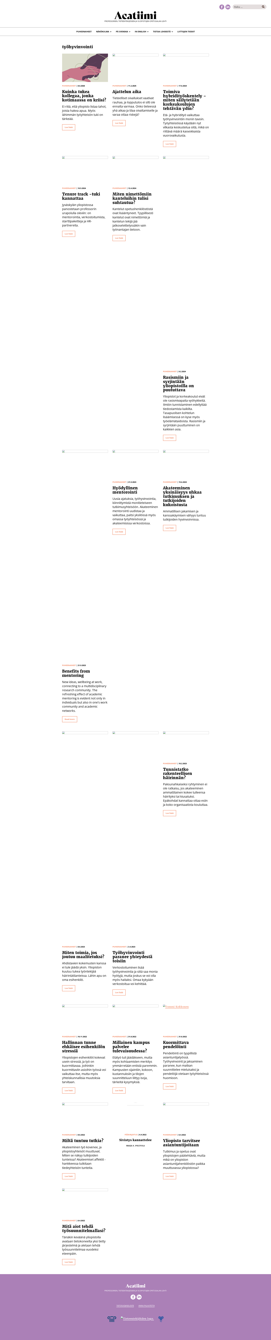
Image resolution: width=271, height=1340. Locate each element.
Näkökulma (102, 31)
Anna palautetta (146, 1305)
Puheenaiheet (84, 31)
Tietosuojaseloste (125, 1305)
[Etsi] (263, 7)
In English (140, 31)
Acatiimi (135, 14)
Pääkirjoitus (131, 1134)
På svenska (122, 31)
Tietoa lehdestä (162, 31)
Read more (70, 719)
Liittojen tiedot (186, 31)
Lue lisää (69, 127)
